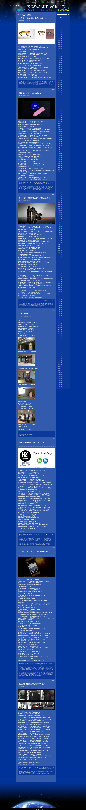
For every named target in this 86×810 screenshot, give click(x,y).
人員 (39, 81)
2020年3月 (60, 117)
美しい (40, 187)
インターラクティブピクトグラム (39, 664)
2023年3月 (60, 44)
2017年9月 (60, 177)
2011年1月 (60, 339)
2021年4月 (60, 90)
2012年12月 (60, 293)
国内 (19, 670)
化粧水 (32, 184)
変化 (29, 670)
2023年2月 (60, 46)
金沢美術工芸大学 (30, 434)
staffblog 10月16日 (23, 314)
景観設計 (29, 304)
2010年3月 (60, 360)
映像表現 (26, 540)
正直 (40, 540)
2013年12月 (60, 269)
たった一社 (38, 182)
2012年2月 (60, 313)
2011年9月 (60, 323)
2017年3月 (60, 190)
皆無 (46, 673)
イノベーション (43, 534)
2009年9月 (60, 372)
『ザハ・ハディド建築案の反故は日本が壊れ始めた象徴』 (34, 198)
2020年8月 (60, 107)
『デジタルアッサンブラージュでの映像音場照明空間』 (34, 551)
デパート (47, 182)
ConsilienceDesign (25, 84)
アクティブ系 (48, 663)
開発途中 (43, 83)
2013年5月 (60, 283)
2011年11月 (60, 319)
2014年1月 (60, 267)
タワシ (41, 182)
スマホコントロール (29, 666)
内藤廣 (20, 302)
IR (32, 663)
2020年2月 (60, 119)
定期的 (46, 184)
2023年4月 (60, 42)
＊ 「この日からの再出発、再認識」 (27, 295)
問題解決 (20, 771)
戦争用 (38, 82)
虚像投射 (20, 772)
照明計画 (26, 673)
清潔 (43, 186)
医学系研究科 (38, 538)
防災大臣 (37, 305)
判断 (24, 538)
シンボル (30, 300)
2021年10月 (60, 78)
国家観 (40, 302)
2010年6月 (60, 354)
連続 (23, 675)
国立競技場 (43, 302)
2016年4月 (60, 212)
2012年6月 (60, 305)
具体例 (22, 538)
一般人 (35, 81)
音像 (34, 675)
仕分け (52, 300)
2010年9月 (60, 348)
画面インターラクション (38, 673)
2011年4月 (60, 333)
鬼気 (49, 83)
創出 (30, 538)
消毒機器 (50, 540)
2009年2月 (60, 386)
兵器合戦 (42, 81)
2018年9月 (60, 153)
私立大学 (32, 83)
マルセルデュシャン (41, 537)
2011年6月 (60, 329)
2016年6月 (60, 208)
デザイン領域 (46, 768)
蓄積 (51, 674)
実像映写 (40, 670)
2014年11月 (60, 246)
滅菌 (30, 541)
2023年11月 (60, 28)
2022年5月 (60, 64)
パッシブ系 (37, 667)
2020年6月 (60, 111)
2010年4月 (60, 358)
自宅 (37, 83)
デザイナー (44, 666)
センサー (38, 535)
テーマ (44, 182)
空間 (24, 543)
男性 (19, 187)
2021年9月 (60, 80)
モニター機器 (41, 668)
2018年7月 (60, 157)
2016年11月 (60, 198)
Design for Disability (28, 2)
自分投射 (45, 771)
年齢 (51, 184)
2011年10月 (60, 321)
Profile (19, 1)
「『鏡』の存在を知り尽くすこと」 (26, 764)
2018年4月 (60, 163)
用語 (33, 673)
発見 (44, 673)
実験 (26, 539)
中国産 (24, 669)
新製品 (33, 186)
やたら (25, 81)
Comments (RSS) (57, 809)
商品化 (52, 669)
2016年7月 (60, 206)
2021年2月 (60, 94)
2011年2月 (60, 337)
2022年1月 (60, 72)
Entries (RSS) (52, 809)
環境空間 (41, 541)
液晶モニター (48, 672)
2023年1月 (60, 48)
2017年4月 (60, 188)
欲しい (46, 82)
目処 (48, 673)
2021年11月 (60, 76)
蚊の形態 (40, 83)
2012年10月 (60, 297)
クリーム (30, 182)
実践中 (49, 184)
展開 (45, 670)
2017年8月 (60, 179)
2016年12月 (60, 196)
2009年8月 (60, 374)
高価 (40, 675)
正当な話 (49, 82)
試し (29, 188)
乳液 (39, 183)
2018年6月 (60, 159)
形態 (34, 82)
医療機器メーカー (43, 669)
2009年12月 (60, 366)
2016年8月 (60, 204)
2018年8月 (60, 155)
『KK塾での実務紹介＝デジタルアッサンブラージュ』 (33, 442)
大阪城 (35, 670)
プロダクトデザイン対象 (23, 668)
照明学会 (37, 541)
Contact (67, 1)
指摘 (21, 304)
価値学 (50, 537)
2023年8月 (60, 34)
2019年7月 (60, 133)
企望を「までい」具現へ (34, 84)
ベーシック (29, 183)
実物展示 (27, 771)
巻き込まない (30, 82)
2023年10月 (60, 30)
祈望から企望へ (42, 306)
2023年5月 (60, 40)
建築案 (40, 303)
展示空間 (29, 539)
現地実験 (38, 304)
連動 (21, 675)
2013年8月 (60, 277)
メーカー (33, 183)
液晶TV (44, 672)
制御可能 (27, 538)
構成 (30, 672)
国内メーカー (23, 670)
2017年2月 (60, 192)
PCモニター (41, 663)
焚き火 (32, 541)
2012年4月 (60, 309)
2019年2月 (60, 143)
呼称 (49, 669)
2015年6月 (60, 232)
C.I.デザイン (30, 767)
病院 (21, 187)
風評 (40, 305)
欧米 (34, 672)
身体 (36, 188)
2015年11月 (60, 222)
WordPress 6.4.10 (46, 809)
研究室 (52, 541)
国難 (50, 302)
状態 (52, 186)
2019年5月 (60, 137)
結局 (39, 674)
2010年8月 (60, 350)
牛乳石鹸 (49, 186)
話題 (31, 188)
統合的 (27, 543)
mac (38, 663)
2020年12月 (60, 98)
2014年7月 (60, 254)
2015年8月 (60, 228)
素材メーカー (31, 674)
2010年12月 (60, 341)
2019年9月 (60, 129)
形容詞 (25, 186)
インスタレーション (36, 767)
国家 (37, 302)
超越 (39, 543)
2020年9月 (60, 105)
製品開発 (33, 543)
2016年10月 (60, 200)
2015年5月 (60, 234)
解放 (27, 772)
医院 (35, 184)
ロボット (28, 81)
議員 (25, 305)
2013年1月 (60, 291)
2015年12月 (60, 220)
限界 (32, 675)
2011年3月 (60, 335)
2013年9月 (60, 275)
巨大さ (35, 303)
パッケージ (25, 183)
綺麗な (38, 187)
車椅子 (38, 188)
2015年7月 (60, 230)
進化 (41, 543)
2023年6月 (60, 38)
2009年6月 (60, 378)
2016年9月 (60, 202)
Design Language (33, 2)
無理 (52, 672)
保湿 (50, 183)
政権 (40, 82)
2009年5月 (60, 380)
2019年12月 (60, 123)
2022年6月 (60, 62)
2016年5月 (60, 210)
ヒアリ (22, 81)
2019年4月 (60, 139)
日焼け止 (36, 186)
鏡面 (43, 543)
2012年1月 (60, 315)
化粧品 (29, 184)
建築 (38, 303)
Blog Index (23, 1)
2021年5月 (60, 88)
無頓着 (46, 186)
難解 (34, 772)
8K (25, 663)
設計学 (37, 543)
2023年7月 (60, 36)
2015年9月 (60, 226)
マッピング (37, 668)
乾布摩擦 (41, 183)
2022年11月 (60, 52)
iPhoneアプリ (29, 663)
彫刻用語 (47, 670)
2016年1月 (60, 218)
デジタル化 (32, 537)
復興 (44, 303)
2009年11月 (60, 368)
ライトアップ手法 (48, 668)
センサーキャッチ (35, 768)
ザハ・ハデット (26, 300)
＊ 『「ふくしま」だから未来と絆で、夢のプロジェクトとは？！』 (34, 293)
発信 (27, 83)
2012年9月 (60, 299)
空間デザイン (26, 674)
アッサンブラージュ (36, 534)
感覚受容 (38, 539)
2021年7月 (60, 84)
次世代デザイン (36, 540)
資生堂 (34, 188)
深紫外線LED (24, 541)
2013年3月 (60, 287)
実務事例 (21, 539)
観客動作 (24, 772)
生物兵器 (24, 83)
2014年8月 (60, 252)
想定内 (50, 303)
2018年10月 (60, 151)
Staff (23, 435)
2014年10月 (60, 248)
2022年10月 (60, 54)
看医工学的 (49, 541)
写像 (36, 669)
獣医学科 (20, 83)
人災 (49, 300)
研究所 (29, 83)
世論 (37, 81)
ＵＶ (22, 182)
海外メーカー (40, 672)
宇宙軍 (23, 82)
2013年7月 (60, 279)
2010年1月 (60, 364)
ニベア (21, 183)
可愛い (39, 184)
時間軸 (23, 672)
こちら (27, 429)
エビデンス (48, 534)
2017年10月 (60, 175)
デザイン (47, 666)
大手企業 (31, 670)
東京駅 (28, 672)
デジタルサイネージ (26, 537)
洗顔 (41, 186)
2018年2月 (60, 167)
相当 (50, 673)
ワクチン (31, 81)
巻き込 (26, 82)
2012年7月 (60, 303)
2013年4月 (60, 285)
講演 (25, 434)
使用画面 (31, 669)
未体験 (35, 771)
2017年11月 (60, 173)
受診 (37, 184)
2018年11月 (60, 149)
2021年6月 (60, 86)
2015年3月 (60, 238)
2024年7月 (60, 24)
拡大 (41, 539)
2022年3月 (60, 68)
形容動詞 (22, 186)
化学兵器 (46, 81)
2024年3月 (60, 26)
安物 (37, 670)
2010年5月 (60, 356)
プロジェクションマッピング (47, 667)
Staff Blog (38, 1)
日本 (21, 540)
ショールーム (34, 535)
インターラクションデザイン (45, 767)
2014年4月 (60, 260)
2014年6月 (60, 256)
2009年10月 (60, 370)
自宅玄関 (30, 543)
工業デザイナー (31, 303)
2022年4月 (60, 66)
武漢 (52, 82)
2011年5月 (60, 331)
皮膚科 (24, 187)
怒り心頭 (47, 303)
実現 (24, 539)
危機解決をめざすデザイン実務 (44, 84)
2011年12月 (60, 317)
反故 (30, 302)
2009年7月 (60, 376)
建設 (42, 303)
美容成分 (43, 187)
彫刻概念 (33, 539)
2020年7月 (60, 109)
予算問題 (46, 300)
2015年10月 (60, 224)
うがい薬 (24, 182)
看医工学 (44, 541)
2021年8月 (60, 82)
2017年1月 (60, 194)
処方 (24, 184)
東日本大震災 (47, 2)
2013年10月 (60, 273)
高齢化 (44, 305)
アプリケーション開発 (28, 664)
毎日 (36, 672)
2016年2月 (60, 216)
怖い (36, 82)
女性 (44, 184)
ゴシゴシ (33, 182)
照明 (34, 541)
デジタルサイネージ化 (30, 667)
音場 (36, 675)
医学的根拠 (33, 538)
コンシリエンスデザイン (26, 535)
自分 (43, 674)
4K (24, 663)
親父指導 (22, 188)
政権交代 (23, 304)
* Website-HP (21, 531)
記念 (23, 434)
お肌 (27, 182)
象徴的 (29, 305)
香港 (42, 305)
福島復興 (51, 304)
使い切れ (47, 183)
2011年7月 (60, 327)
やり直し (38, 300)
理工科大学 (43, 304)
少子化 (26, 303)
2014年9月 (60, 250)
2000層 (22, 663)
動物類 (27, 184)
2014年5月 (60, 258)
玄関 (29, 673)
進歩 (34, 305)
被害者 (23, 305)
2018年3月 (60, 165)
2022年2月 (60, 70)
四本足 (49, 81)
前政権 (23, 302)
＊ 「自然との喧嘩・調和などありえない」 (28, 292)
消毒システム (46, 540)
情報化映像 (32, 771)
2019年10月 (60, 127)
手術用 (28, 186)
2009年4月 (60, 382)
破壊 (48, 304)
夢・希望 (24, 771)
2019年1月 (60, 145)
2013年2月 (60, 289)
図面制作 (34, 302)
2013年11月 (60, 271)
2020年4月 (60, 115)
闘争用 (47, 83)
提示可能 (47, 539)
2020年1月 (60, 121)
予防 (44, 183)
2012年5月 (60, 307)
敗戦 (26, 304)
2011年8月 (60, 325)
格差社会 (33, 304)
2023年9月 (60, 32)
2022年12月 (60, 50)
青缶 (46, 188)
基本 (42, 184)
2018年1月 (60, 169)
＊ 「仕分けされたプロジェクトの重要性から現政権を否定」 (33, 290)
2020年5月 (60, 113)
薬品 (52, 187)
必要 (36, 539)
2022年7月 (60, 60)
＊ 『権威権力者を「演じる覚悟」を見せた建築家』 (31, 297)
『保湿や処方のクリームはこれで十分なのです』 (32, 93)
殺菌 (42, 540)
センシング (39, 666)
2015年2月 (60, 240)
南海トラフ (26, 302)
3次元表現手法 (23, 534)
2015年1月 (60, 242)
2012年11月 (60, 295)
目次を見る (53, 89)
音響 (49, 543)
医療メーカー (43, 538)
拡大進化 (44, 539)
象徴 (27, 305)
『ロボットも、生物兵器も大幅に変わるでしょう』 (32, 18)
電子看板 (46, 543)
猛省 (36, 304)
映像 (23, 540)
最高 (39, 186)
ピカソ (36, 537)
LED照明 (30, 534)
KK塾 (28, 534)
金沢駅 (27, 675)
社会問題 (34, 187)
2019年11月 (60, 125)
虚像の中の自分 (50, 771)
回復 (32, 302)
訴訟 (27, 188)
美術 (41, 674)
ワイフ (36, 183)
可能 (47, 669)
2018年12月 (60, 147)
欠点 (32, 672)
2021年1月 (60, 96)
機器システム (30, 540)
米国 (35, 83)
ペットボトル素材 (31, 668)
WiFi (44, 663)
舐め (50, 187)
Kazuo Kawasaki (52, 2)
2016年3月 (60, 214)
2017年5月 (60, 186)
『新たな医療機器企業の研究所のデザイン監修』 (32, 684)
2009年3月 (60, 384)
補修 (19, 188)
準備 (27, 541)
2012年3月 (60, 311)
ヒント (40, 667)
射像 (43, 670)
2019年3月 (60, 141)
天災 (24, 303)
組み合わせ (36, 674)
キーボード (47, 664)
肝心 (48, 187)
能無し (20, 305)
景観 (25, 672)
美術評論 (41, 771)
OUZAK (57, 1)
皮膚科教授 (28, 187)
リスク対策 (43, 300)
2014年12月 (60, 244)
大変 (21, 82)
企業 (27, 669)
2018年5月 (60, 161)
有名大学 (43, 82)
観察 (25, 188)
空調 (22, 543)
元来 (34, 669)
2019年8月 (60, 131)
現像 (31, 673)
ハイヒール (35, 300)
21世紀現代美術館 (24, 767)
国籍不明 (47, 302)
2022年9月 (60, 56)
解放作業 (29, 772)
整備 (31, 186)
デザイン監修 (43, 535)
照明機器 (22, 673)
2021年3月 (60, 92)
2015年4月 (60, 236)
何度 (29, 669)
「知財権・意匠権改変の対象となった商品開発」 (29, 762)
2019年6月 (60, 135)
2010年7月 (60, 352)
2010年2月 (60, 362)
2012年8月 (60, 301)
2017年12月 (60, 171)
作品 (48, 537)
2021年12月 (60, 74)
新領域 (51, 539)
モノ (46, 537)
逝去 (32, 305)
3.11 (22, 300)
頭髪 (48, 188)
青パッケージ (42, 188)
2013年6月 (60, 281)
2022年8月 (60, 58)
